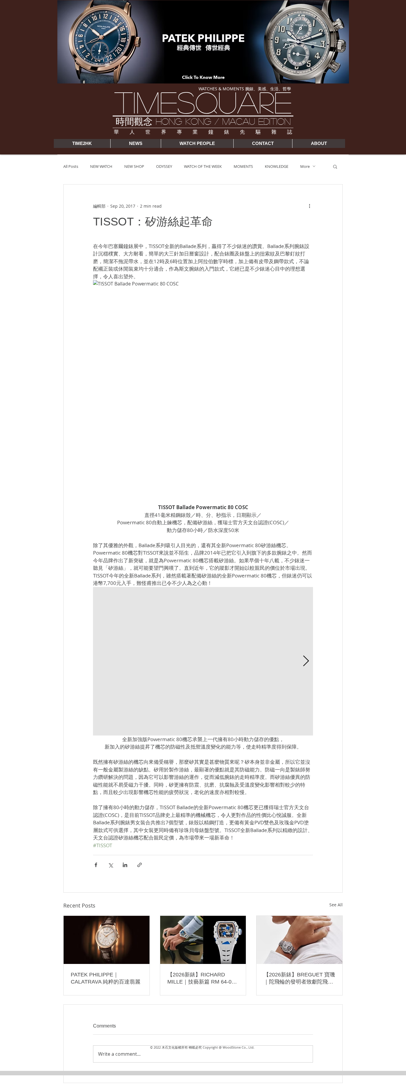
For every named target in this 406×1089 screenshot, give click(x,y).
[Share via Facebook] (96, 865)
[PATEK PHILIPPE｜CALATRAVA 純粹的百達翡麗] (107, 940)
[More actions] (309, 205)
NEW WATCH (101, 166)
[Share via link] (139, 865)
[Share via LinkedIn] (125, 865)
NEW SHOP (134, 166)
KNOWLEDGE (276, 166)
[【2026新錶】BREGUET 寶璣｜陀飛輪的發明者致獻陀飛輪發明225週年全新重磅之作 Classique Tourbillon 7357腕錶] (299, 940)
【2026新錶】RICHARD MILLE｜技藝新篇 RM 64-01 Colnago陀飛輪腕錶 (201, 978)
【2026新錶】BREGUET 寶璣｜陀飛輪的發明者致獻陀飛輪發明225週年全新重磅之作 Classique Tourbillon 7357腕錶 (299, 978)
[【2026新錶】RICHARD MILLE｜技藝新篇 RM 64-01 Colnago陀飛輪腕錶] (203, 940)
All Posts (70, 166)
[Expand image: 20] (203, 661)
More (305, 166)
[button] (335, 166)
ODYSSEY (164, 166)
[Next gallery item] (306, 661)
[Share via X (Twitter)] (110, 865)
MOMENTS (243, 166)
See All (336, 905)
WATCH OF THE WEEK (203, 166)
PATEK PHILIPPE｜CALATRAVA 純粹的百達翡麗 (105, 978)
